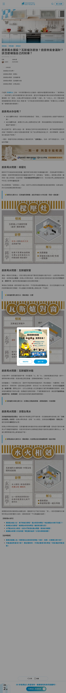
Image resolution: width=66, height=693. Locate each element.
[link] (33, 343)
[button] (31, 356)
